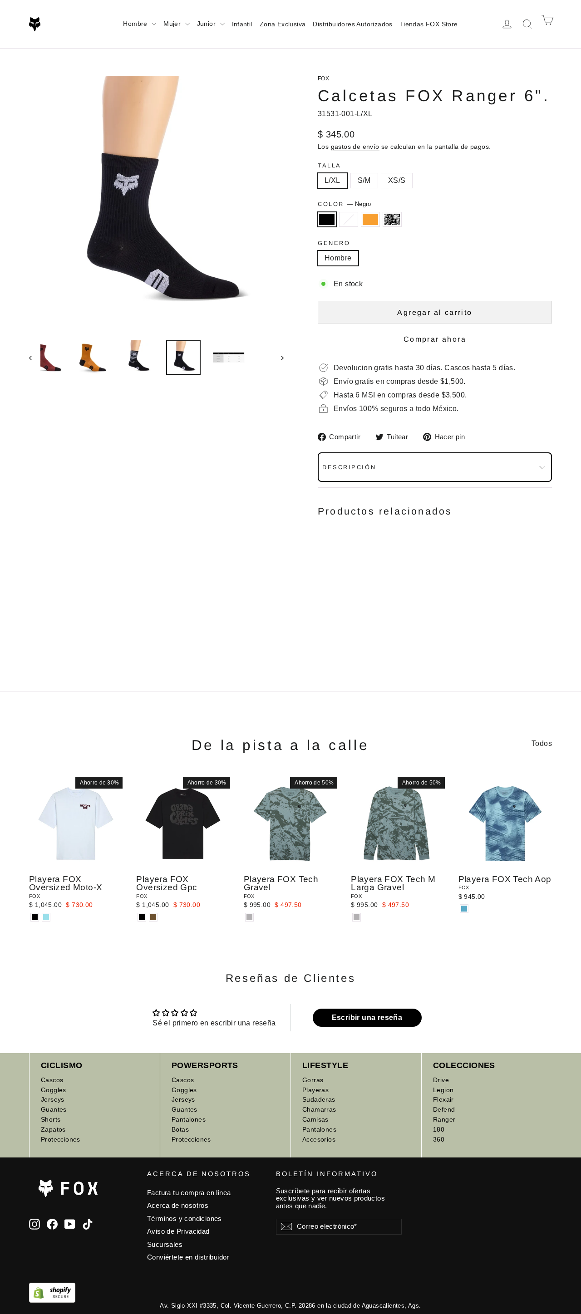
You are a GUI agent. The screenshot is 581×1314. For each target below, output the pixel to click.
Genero (334, 243)
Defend (444, 1109)
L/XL (332, 180)
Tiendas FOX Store (429, 24)
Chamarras (319, 1109)
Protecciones (60, 1139)
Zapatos (53, 1129)
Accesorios (318, 1139)
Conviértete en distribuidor (188, 1257)
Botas (180, 1129)
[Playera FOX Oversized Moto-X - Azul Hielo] (46, 917)
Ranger (444, 1119)
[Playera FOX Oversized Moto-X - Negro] (35, 917)
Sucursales (164, 1244)
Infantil (242, 24)
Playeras (315, 1089)
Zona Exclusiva (283, 24)
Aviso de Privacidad (178, 1231)
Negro (327, 219)
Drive (441, 1080)
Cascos (52, 1080)
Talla (329, 165)
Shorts (50, 1119)
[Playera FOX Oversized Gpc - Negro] (142, 917)
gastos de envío (355, 146)
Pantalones (189, 1119)
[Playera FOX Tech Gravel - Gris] (249, 917)
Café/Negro (349, 219)
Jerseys (52, 1099)
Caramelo (370, 219)
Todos (542, 743)
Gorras (312, 1080)
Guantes (54, 1109)
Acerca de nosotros (177, 1205)
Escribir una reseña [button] (367, 1017)
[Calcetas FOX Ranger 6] (323, 597)
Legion (443, 1089)
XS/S (397, 180)
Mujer (172, 23)
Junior (207, 23)
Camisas (315, 1119)
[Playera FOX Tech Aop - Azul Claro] (464, 908)
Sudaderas (318, 1099)
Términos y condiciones (184, 1218)
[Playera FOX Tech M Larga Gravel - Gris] (356, 917)
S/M (364, 180)
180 (438, 1129)
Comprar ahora (435, 339)
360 (438, 1139)
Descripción (349, 467)
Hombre (136, 23)
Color (344, 204)
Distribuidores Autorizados (352, 24)
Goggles (53, 1089)
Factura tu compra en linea (189, 1192)
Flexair (443, 1099)
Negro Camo (392, 219)
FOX (323, 78)
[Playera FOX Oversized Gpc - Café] (153, 917)
